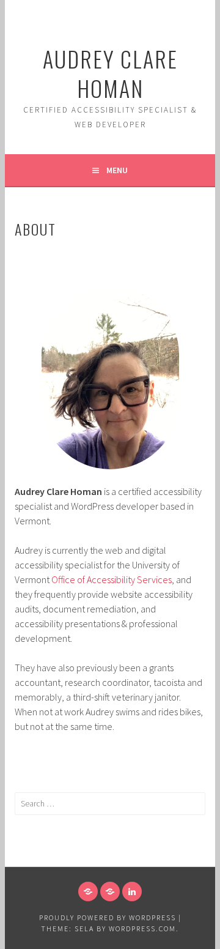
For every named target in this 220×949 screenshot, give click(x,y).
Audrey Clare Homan (110, 73)
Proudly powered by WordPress (107, 917)
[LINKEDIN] (132, 891)
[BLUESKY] (110, 891)
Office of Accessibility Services (111, 579)
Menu (117, 170)
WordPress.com (142, 928)
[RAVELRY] (88, 891)
